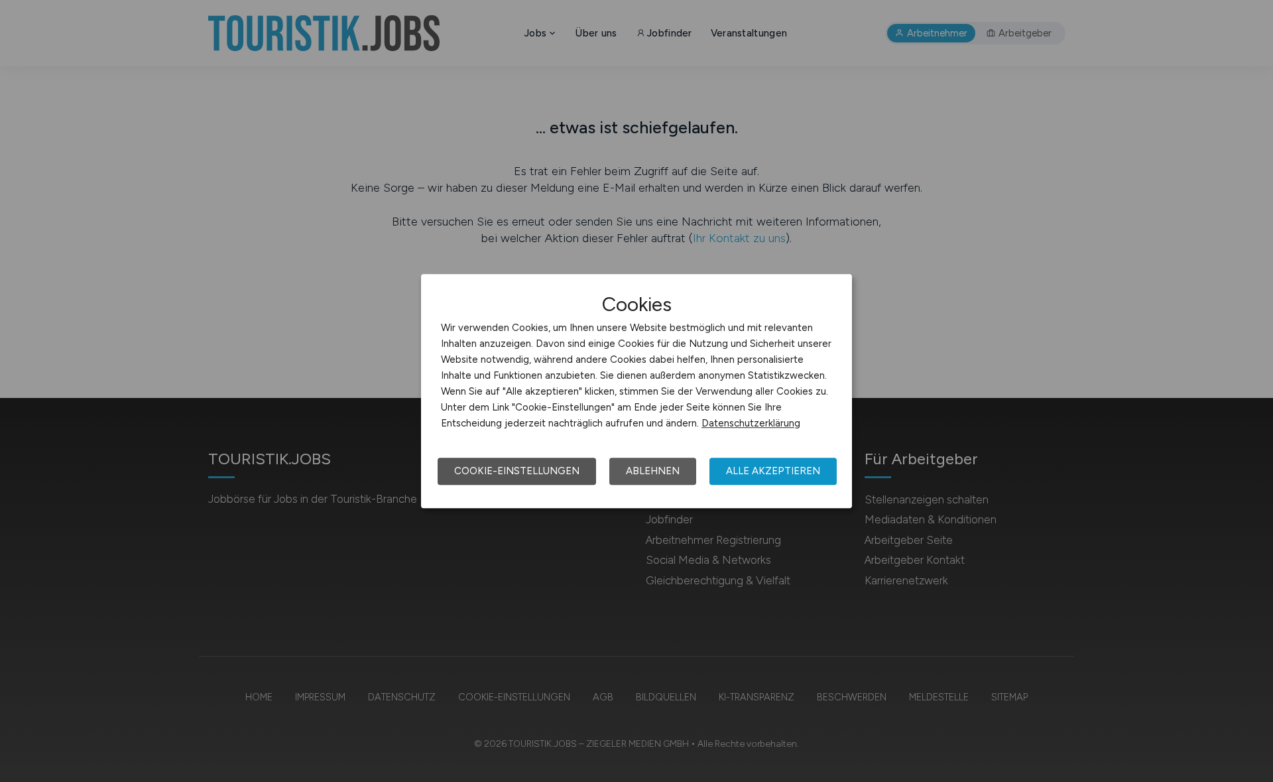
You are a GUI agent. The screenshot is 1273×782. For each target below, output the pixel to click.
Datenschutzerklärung (750, 423)
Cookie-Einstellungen (516, 471)
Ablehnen (653, 471)
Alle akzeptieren (773, 471)
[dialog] (636, 391)
